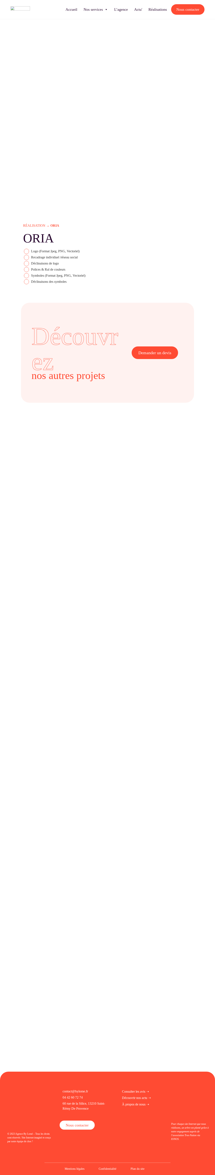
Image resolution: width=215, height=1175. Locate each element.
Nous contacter (187, 9)
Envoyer (53, 906)
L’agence (121, 9)
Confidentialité (107, 1168)
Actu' (138, 9)
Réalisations (157, 9)
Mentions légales (74, 1168)
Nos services (93, 9)
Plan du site (137, 1168)
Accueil (71, 9)
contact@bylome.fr (75, 1091)
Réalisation (34, 225)
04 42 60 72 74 (73, 1097)
